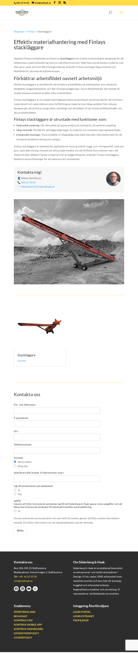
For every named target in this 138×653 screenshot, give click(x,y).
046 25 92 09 (28, 182)
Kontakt (18, 457)
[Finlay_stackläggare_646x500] (69, 283)
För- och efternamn (25, 404)
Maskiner (19, 31)
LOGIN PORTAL (82, 611)
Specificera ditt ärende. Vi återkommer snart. (39, 472)
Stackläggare (26, 355)
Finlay (31, 31)
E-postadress (21, 417)
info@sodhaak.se (23, 580)
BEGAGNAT (20, 616)
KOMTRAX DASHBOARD (28, 628)
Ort (16, 431)
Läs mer (21, 360)
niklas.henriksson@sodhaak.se (37, 186)
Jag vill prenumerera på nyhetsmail (33, 485)
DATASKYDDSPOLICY (26, 633)
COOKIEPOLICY (23, 637)
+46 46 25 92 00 (27, 576)
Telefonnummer (23, 444)
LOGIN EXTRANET (83, 616)
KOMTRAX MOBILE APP (28, 624)
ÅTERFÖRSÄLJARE (24, 611)
